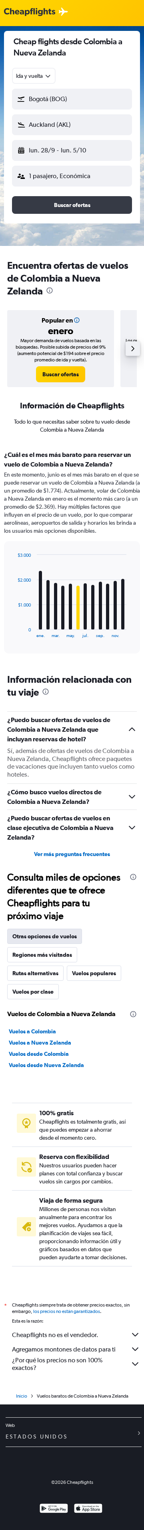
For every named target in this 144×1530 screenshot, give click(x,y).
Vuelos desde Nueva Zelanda (46, 1065)
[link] (60, 374)
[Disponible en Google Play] (54, 1509)
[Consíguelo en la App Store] (88, 1509)
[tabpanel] (72, 555)
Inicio (21, 1396)
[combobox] (34, 76)
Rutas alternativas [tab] (35, 973)
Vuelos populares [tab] (94, 973)
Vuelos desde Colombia (39, 1054)
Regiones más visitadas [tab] (42, 955)
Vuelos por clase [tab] (33, 991)
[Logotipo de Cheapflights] (29, 12)
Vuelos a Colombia (32, 1031)
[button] (72, 99)
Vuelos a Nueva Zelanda (40, 1042)
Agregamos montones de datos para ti (64, 1349)
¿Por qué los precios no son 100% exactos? (57, 1364)
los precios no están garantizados (66, 1311)
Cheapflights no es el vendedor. (55, 1335)
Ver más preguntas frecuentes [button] (72, 854)
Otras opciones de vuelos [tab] (44, 936)
